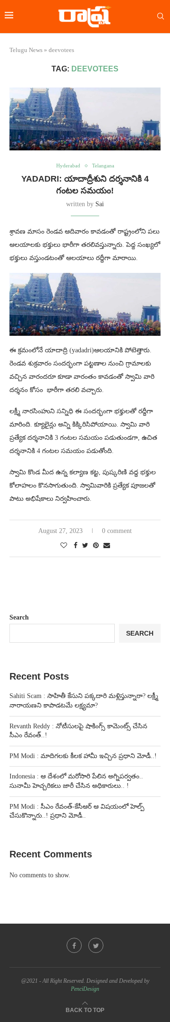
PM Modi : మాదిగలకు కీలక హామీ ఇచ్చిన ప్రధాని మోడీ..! (83, 756)
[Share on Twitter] (85, 546)
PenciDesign (85, 989)
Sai (99, 204)
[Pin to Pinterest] (96, 546)
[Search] (160, 16)
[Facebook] (74, 945)
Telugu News (25, 49)
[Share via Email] (106, 546)
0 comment (117, 530)
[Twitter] (95, 945)
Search (19, 617)
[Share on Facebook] (75, 546)
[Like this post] (63, 546)
